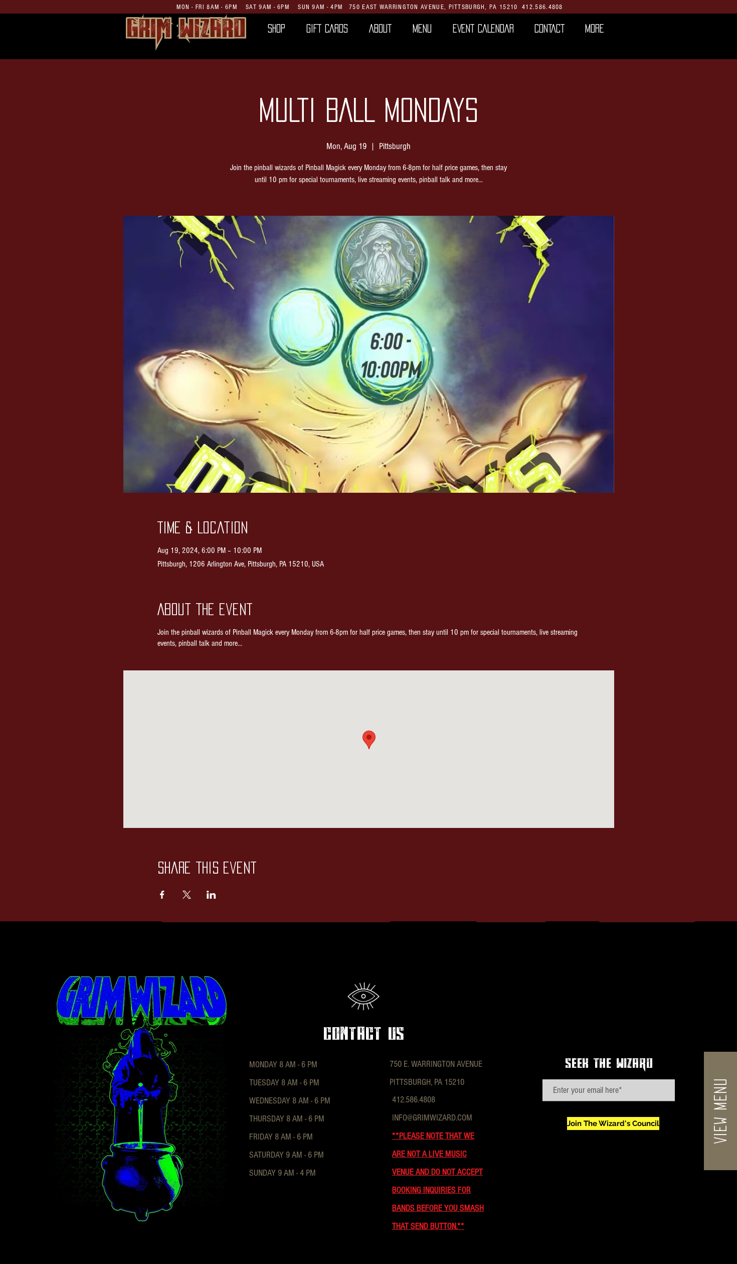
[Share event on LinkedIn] (211, 895)
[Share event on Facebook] (162, 895)
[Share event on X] (187, 895)
